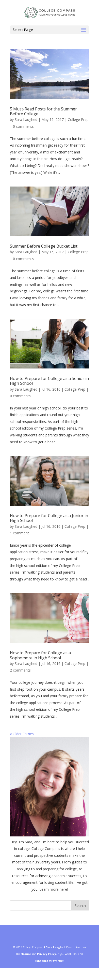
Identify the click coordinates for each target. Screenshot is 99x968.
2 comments (20, 670)
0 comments (23, 126)
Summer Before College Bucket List (43, 246)
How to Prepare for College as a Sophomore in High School (40, 655)
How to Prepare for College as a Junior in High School (49, 518)
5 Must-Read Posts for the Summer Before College (43, 111)
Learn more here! (53, 889)
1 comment (19, 533)
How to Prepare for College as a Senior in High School (49, 381)
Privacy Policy (46, 954)
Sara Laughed (26, 119)
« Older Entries (22, 733)
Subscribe (41, 961)
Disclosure (23, 954)
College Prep (78, 119)
